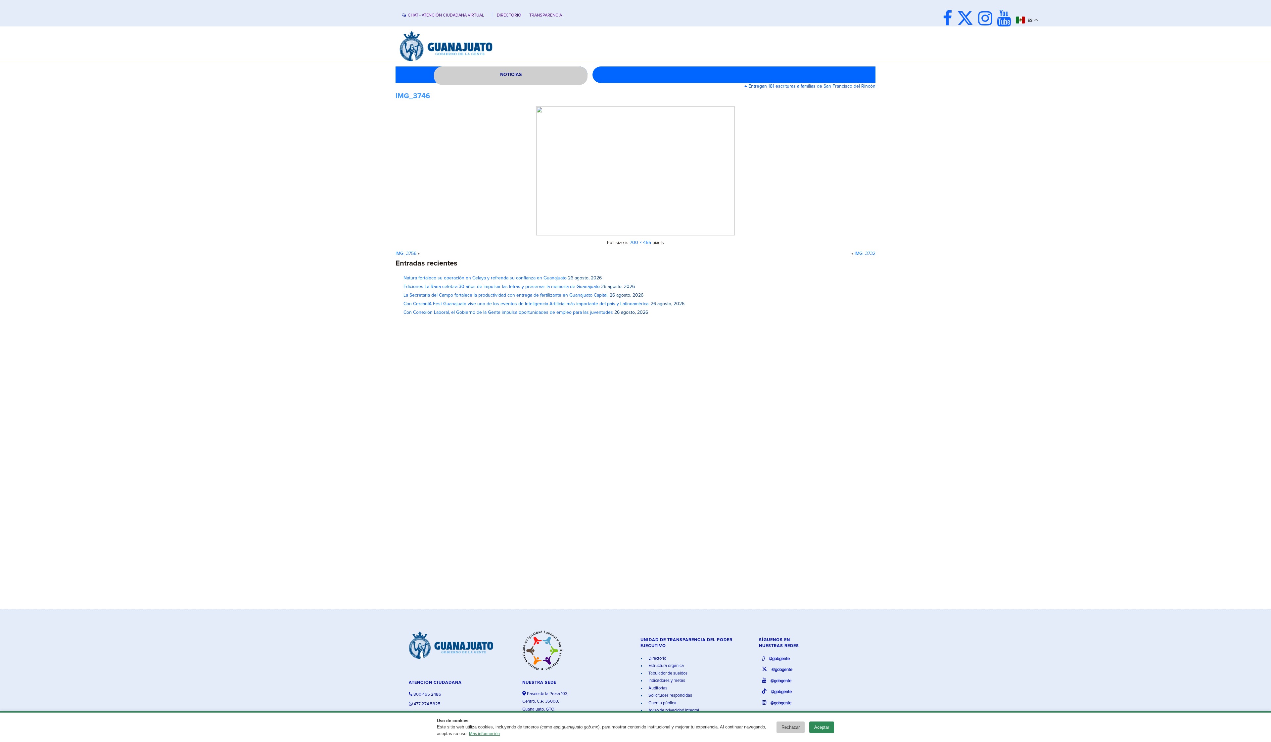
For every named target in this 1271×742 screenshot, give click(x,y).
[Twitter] (967, 19)
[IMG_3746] (635, 171)
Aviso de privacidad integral (673, 710)
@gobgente (779, 659)
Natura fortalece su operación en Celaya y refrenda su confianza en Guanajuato (485, 278)
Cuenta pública (661, 703)
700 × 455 (640, 242)
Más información (484, 734)
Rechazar (790, 727)
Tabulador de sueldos (667, 673)
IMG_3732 (865, 253)
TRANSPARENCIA (545, 15)
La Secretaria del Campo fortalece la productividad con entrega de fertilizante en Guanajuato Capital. (505, 295)
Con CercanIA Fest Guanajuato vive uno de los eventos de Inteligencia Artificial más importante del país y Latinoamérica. (526, 304)
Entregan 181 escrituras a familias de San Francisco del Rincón (809, 86)
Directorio (656, 658)
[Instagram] (987, 19)
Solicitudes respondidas (669, 695)
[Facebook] (949, 19)
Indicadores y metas (666, 681)
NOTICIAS (511, 74)
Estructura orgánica (665, 666)
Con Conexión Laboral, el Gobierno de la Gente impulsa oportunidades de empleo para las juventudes (508, 312)
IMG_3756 (406, 253)
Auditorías (657, 688)
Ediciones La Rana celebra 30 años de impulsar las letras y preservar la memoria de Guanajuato (501, 286)
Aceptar (821, 727)
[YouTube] (1005, 19)
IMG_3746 (413, 96)
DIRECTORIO (509, 15)
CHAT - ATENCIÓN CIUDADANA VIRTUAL (446, 15)
